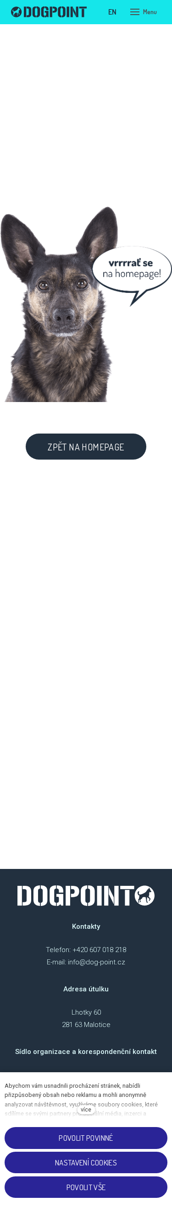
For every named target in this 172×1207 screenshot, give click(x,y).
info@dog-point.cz (96, 962)
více (86, 1109)
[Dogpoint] (49, 11)
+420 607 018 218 (99, 950)
